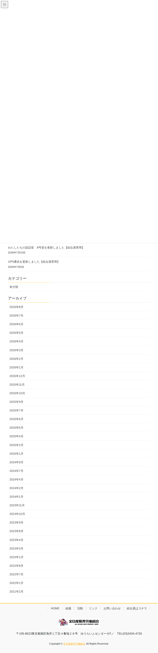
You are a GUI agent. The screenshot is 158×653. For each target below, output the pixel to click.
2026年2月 (16, 358)
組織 (68, 608)
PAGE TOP (150, 629)
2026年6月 (16, 324)
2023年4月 (16, 540)
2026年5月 (16, 332)
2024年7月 (16, 470)
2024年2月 (16, 488)
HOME (55, 608)
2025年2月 (16, 445)
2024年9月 (16, 462)
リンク (93, 608)
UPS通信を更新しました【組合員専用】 (34, 261)
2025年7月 (16, 410)
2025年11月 (17, 384)
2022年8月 (16, 565)
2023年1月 (16, 557)
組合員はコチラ (137, 608)
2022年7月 (16, 574)
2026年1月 (16, 367)
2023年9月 (16, 522)
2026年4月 (16, 341)
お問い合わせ (112, 608)
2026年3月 (16, 350)
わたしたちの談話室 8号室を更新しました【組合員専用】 (46, 247)
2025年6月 (16, 419)
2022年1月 (16, 583)
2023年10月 (17, 514)
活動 (80, 608)
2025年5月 (16, 427)
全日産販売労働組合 (74, 643)
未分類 (13, 286)
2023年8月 (16, 531)
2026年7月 (16, 315)
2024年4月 (16, 479)
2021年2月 (16, 591)
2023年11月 (17, 505)
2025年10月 (17, 393)
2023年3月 (16, 548)
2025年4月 (16, 436)
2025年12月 (17, 376)
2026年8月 (16, 307)
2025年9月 (16, 401)
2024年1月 (16, 496)
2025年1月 (16, 453)
